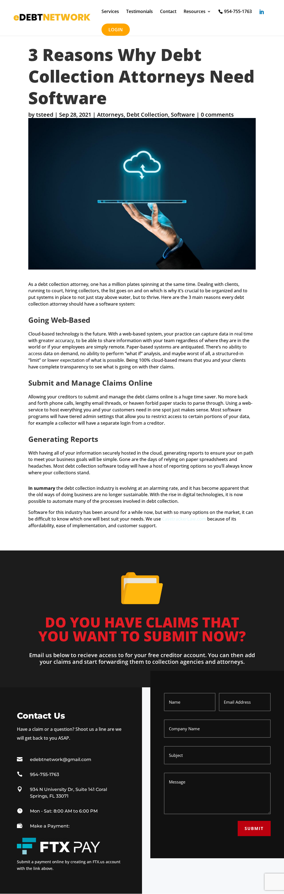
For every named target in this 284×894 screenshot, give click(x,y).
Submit (254, 828)
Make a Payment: (50, 826)
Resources (195, 11)
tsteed (44, 114)
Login (115, 30)
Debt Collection (147, 114)
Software (183, 114)
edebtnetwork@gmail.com (60, 759)
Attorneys (110, 114)
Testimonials (139, 11)
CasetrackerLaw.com (184, 519)
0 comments (217, 114)
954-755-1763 (238, 11)
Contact (168, 11)
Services (110, 11)
